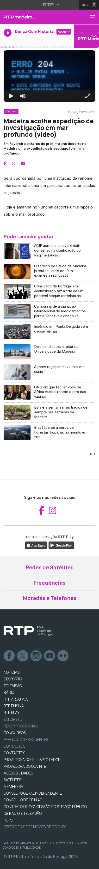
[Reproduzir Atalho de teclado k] (7, 863)
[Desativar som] (19, 863)
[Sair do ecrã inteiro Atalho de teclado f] (91, 863)
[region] (49, 434)
